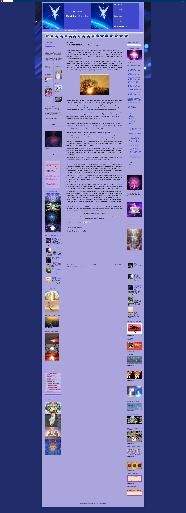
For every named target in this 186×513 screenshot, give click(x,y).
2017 (129, 115)
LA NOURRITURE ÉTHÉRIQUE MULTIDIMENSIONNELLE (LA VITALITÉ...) (57, 259)
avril (130, 162)
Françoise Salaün (49, 44)
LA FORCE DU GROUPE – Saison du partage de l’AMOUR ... (134, 155)
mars (130, 164)
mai (130, 161)
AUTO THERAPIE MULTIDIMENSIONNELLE (133, 70)
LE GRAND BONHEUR (132, 82)
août (130, 123)
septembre (131, 121)
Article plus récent (70, 264)
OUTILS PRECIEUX (132, 88)
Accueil (94, 264)
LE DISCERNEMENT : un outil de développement (135, 129)
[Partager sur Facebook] (88, 222)
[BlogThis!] (85, 222)
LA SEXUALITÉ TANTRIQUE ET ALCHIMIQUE (55, 249)
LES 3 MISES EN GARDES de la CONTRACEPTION (135, 152)
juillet (130, 125)
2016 (129, 170)
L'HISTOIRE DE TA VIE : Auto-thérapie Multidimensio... (135, 146)
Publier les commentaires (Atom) (78, 266)
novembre (131, 118)
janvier (130, 167)
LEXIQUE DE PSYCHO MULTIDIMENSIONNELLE (133, 86)
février (130, 166)
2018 (129, 113)
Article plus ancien (118, 264)
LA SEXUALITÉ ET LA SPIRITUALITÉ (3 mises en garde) (56, 278)
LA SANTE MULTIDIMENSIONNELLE (133, 79)
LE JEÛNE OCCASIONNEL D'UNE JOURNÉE (56, 239)
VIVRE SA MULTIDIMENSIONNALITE (77, 223)
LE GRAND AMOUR (132, 81)
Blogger (104, 503)
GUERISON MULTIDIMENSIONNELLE (133, 77)
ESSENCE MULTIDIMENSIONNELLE (133, 74)
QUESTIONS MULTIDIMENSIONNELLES (133, 92)
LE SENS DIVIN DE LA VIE (133, 84)
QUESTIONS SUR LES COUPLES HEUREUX (134, 141)
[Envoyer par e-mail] (84, 222)
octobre (130, 120)
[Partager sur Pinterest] (89, 222)
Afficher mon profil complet (50, 46)
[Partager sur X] (87, 222)
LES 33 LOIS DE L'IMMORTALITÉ (133, 144)
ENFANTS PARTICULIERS (133, 72)
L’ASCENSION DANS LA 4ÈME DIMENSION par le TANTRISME (135, 134)
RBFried (96, 503)
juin (130, 126)
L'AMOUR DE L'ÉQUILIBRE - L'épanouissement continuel (135, 158)
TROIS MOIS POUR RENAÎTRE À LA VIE (133, 149)
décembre (131, 116)
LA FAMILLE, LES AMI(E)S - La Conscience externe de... (135, 138)
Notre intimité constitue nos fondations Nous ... (134, 132)
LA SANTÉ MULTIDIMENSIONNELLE (57, 269)
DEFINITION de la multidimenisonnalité (132, 107)
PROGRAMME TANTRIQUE (133, 89)
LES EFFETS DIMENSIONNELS (134, 102)
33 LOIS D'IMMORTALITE (133, 68)
